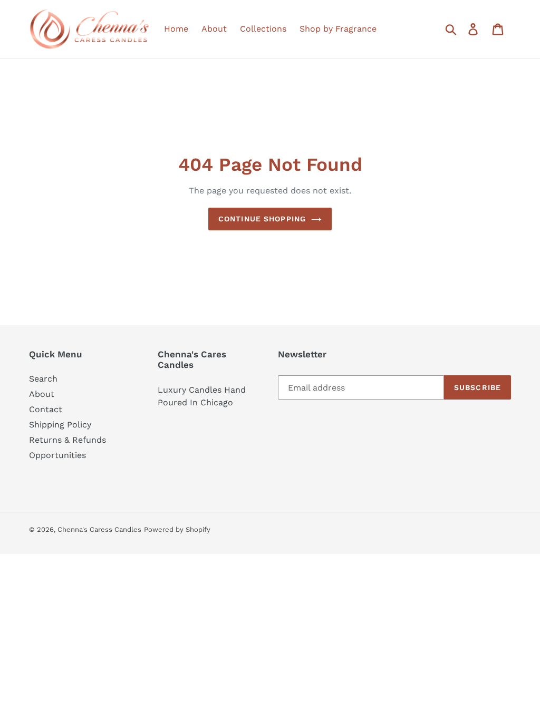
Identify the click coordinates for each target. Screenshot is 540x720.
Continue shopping (262, 219)
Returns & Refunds (67, 440)
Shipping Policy (60, 425)
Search (43, 379)
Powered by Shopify (177, 529)
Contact (45, 409)
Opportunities (57, 455)
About (41, 394)
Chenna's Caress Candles (99, 529)
